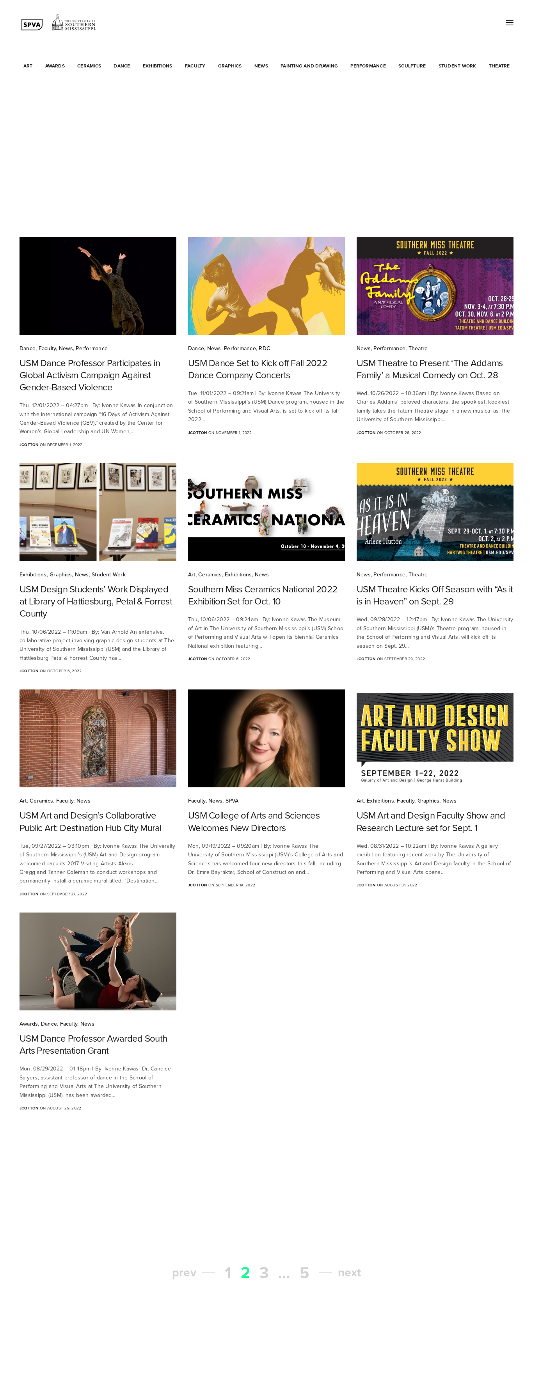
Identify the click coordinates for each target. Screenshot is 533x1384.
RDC (264, 348)
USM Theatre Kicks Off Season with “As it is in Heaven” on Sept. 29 (435, 595)
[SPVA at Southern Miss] (59, 22)
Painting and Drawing (309, 66)
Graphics (230, 66)
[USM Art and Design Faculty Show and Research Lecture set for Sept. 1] (435, 738)
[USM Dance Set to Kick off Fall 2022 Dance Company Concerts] (266, 286)
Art (28, 66)
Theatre (499, 66)
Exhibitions (157, 66)
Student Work (457, 66)
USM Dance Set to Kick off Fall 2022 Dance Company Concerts (257, 369)
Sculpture (412, 66)
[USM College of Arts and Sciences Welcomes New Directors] (266, 738)
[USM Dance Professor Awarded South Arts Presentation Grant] (98, 961)
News (261, 66)
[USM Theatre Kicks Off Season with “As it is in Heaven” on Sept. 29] (435, 512)
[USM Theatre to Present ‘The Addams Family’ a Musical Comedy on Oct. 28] (435, 286)
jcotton (29, 445)
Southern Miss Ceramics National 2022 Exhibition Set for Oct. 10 (262, 595)
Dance (122, 66)
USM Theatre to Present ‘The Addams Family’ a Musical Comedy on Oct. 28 (430, 369)
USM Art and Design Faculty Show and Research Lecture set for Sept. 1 (431, 821)
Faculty (195, 66)
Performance (368, 66)
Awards (55, 66)
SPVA (232, 800)
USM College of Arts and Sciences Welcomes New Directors (254, 821)
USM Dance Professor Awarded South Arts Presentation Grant (93, 1044)
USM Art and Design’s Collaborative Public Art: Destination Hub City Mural (91, 821)
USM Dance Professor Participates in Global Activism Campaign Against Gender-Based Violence (90, 375)
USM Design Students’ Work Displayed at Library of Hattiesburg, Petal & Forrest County (96, 601)
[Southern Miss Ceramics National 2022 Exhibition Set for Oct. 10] (266, 512)
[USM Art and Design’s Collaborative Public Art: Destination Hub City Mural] (98, 738)
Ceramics (89, 66)
